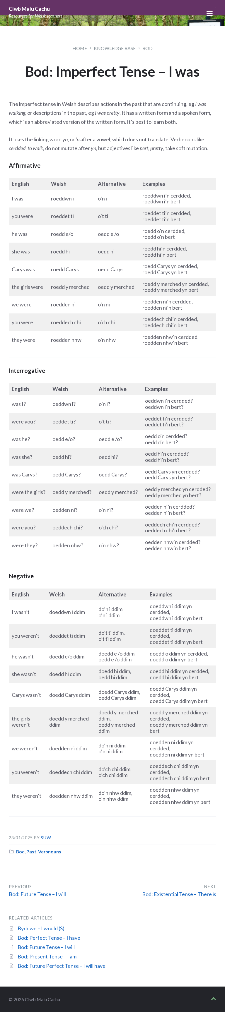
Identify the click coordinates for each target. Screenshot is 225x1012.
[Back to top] (213, 999)
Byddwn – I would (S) (41, 928)
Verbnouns (49, 851)
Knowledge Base (115, 48)
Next (210, 886)
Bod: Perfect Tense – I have (49, 937)
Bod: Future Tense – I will (37, 894)
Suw (46, 837)
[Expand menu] (209, 13)
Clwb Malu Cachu (29, 9)
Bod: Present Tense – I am (47, 956)
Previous (20, 886)
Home (79, 48)
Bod (147, 48)
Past (31, 851)
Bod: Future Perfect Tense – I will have (61, 966)
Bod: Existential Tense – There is (179, 894)
